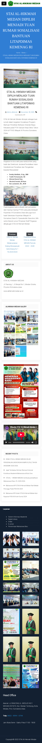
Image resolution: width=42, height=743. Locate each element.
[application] (21, 434)
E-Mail (10, 522)
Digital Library (12, 519)
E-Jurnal (11, 524)
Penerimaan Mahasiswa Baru (18, 526)
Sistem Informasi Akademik (17, 517)
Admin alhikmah (12, 112)
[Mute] (33, 442)
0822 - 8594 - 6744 (15, 716)
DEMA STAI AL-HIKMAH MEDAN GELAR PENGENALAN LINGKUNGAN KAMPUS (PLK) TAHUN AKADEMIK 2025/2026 (20, 462)
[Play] (6, 442)
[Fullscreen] (36, 442)
